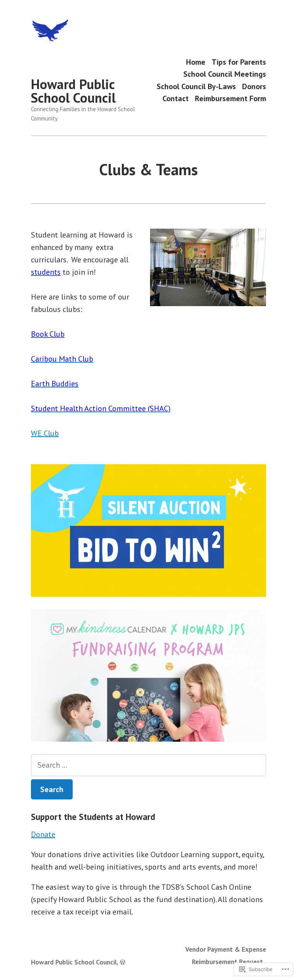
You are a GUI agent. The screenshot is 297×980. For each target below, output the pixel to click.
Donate (43, 834)
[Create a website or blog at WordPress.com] (122, 962)
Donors (254, 86)
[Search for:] (148, 765)
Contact (175, 99)
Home (195, 62)
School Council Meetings (224, 74)
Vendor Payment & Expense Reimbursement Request (225, 955)
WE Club (45, 433)
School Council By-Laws (196, 86)
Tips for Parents (239, 62)
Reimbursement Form (230, 99)
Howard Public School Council (73, 91)
